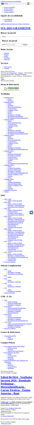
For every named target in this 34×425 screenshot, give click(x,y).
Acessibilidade (8, 19)
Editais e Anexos (12, 348)
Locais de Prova (12, 108)
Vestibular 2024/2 (9, 165)
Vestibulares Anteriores (10, 190)
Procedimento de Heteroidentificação (18, 118)
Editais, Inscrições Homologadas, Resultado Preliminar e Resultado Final (20, 324)
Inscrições (10, 100)
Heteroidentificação (13, 313)
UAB (5, 300)
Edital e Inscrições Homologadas (17, 308)
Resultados (11, 359)
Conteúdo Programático (14, 168)
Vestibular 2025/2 (9, 135)
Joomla (27, 419)
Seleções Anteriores (9, 293)
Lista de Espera (12, 226)
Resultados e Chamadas (14, 115)
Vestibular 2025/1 (9, 151)
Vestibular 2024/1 (9, 179)
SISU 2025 (7, 208)
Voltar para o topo (6, 411)
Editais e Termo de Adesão (15, 254)
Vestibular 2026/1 (9, 119)
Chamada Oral (12, 260)
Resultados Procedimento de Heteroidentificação (15, 223)
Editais (9, 99)
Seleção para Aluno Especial (15, 351)
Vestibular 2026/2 (9, 102)
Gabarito (10, 111)
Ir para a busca (8, 10)
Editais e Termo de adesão (15, 200)
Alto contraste (8, 21)
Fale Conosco (8, 67)
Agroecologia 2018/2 (10, 336)
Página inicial (13, 73)
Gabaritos (10, 188)
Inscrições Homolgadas (14, 140)
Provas (9, 113)
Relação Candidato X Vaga (15, 174)
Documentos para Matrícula (15, 116)
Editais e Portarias (13, 302)
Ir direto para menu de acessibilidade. (11, 1)
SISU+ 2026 (7, 199)
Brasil (6, 3)
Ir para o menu (8, 9)
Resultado (10, 339)
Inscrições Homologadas (14, 107)
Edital (9, 337)
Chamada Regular (13, 211)
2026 (5, 269)
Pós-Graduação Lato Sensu (11, 352)
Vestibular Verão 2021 (15, 408)
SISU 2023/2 (7, 229)
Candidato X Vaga (13, 110)
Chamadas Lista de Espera (15, 213)
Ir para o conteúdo (9, 7)
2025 (5, 275)
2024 (5, 278)
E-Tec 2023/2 (8, 306)
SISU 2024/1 (7, 216)
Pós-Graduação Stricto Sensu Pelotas (14, 346)
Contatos (6, 68)
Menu (2, 79)
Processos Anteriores (10, 262)
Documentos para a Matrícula (16, 132)
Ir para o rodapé (9, 12)
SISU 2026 (7, 202)
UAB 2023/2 (7, 314)
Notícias (20, 73)
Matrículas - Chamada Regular (16, 205)
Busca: (4, 44)
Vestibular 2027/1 (9, 97)
